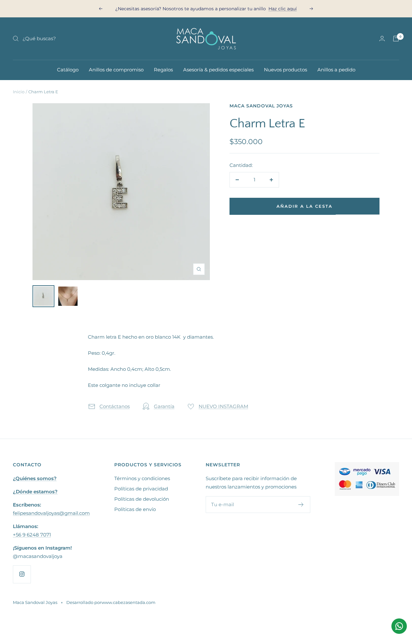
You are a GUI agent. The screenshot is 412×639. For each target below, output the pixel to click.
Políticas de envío (135, 509)
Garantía (164, 406)
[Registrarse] (301, 504)
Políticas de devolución (141, 499)
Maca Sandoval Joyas (261, 106)
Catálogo (68, 70)
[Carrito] (396, 38)
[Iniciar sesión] (382, 38)
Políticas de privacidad (141, 489)
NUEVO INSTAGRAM (223, 406)
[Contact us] (399, 626)
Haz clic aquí (282, 6)
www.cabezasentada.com (128, 602)
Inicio (18, 91)
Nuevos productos (285, 70)
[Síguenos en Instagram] (22, 574)
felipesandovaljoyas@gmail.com (51, 513)
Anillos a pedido (336, 70)
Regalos (163, 70)
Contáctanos (114, 406)
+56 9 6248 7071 (32, 535)
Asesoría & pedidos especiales (218, 70)
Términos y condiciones (142, 478)
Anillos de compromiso (116, 70)
